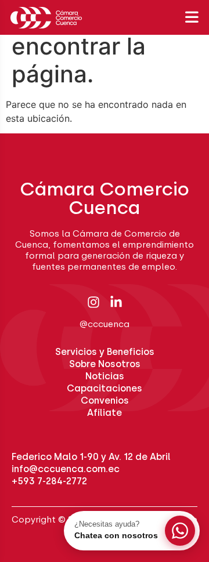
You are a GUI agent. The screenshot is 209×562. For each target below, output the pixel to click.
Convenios (105, 400)
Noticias (104, 376)
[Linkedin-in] (116, 302)
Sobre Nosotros (104, 363)
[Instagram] (93, 302)
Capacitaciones (104, 388)
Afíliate (104, 412)
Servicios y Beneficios (104, 351)
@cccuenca (104, 324)
